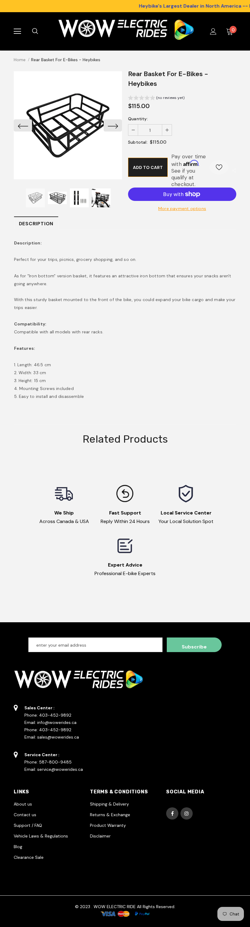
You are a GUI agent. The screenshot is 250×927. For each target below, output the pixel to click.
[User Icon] (213, 31)
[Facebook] (172, 813)
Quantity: (138, 118)
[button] (156, 98)
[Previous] (23, 125)
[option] (68, 125)
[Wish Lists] (219, 167)
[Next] (113, 125)
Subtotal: (138, 142)
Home (20, 59)
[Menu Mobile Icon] (17, 31)
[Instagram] (186, 813)
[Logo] (124, 31)
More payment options (182, 208)
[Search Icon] (41, 31)
